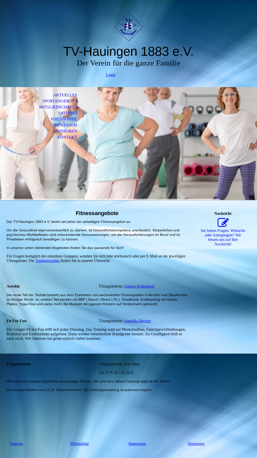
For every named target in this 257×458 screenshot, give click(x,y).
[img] (128, 27)
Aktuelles (65, 95)
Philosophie (64, 119)
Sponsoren (65, 131)
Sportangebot (58, 101)
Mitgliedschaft (57, 107)
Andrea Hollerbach (139, 286)
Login (110, 75)
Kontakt (67, 137)
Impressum (65, 125)
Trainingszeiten (47, 260)
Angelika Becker (137, 321)
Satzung (67, 113)
